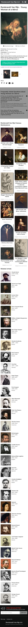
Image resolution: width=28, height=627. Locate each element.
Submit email (23, 612)
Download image (9, 46)
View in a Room (21, 46)
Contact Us (9, 619)
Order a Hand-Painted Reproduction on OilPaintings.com (13, 62)
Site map (3, 619)
